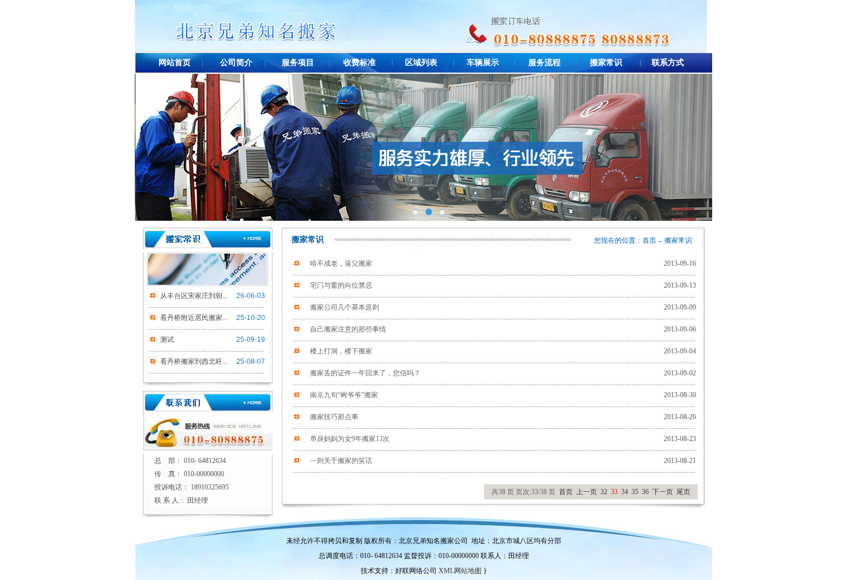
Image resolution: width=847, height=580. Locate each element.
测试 (167, 340)
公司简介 (236, 62)
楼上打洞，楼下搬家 (341, 351)
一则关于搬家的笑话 (341, 461)
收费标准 (359, 62)
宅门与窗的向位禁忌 (341, 285)
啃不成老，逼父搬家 (341, 263)
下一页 (662, 492)
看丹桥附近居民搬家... (194, 318)
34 (624, 492)
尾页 (683, 492)
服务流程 (544, 62)
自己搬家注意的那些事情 (348, 329)
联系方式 (668, 62)
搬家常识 (606, 62)
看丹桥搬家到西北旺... (194, 361)
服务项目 (298, 62)
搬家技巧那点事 (334, 417)
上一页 (586, 492)
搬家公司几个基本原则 (344, 307)
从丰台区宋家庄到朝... (194, 296)
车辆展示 (483, 62)
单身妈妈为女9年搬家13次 (350, 439)
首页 (649, 240)
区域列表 (421, 62)
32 (603, 492)
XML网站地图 (460, 571)
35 (635, 492)
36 (645, 492)
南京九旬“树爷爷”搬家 (344, 395)
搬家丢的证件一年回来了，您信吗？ (365, 373)
